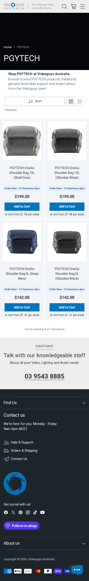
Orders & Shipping (24, 451)
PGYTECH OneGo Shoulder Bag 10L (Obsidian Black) (67, 172)
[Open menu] (82, 6)
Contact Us (19, 459)
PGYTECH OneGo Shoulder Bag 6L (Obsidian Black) (67, 273)
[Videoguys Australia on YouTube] (42, 513)
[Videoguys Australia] (30, 6)
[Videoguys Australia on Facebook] (6, 513)
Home (8, 47)
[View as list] (79, 101)
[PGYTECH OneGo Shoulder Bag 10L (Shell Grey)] (22, 141)
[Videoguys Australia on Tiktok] (35, 513)
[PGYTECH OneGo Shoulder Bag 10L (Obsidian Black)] (67, 141)
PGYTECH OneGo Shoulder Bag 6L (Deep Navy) (22, 273)
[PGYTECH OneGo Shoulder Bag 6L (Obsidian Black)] (67, 242)
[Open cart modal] (73, 6)
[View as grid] (71, 101)
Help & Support (22, 442)
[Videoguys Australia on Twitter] (13, 513)
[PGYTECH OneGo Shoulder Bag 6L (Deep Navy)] (22, 242)
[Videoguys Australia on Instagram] (28, 513)
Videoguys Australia (41, 559)
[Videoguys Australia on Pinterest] (20, 513)
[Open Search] (64, 6)
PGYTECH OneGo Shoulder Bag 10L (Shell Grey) (22, 172)
